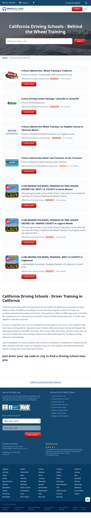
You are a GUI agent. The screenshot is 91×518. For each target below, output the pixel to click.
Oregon (4, 491)
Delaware (41, 472)
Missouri (77, 481)
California (77, 469)
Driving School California (49, 508)
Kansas (4, 478)
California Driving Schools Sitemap (45, 382)
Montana (5, 484)
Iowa (76, 475)
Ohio (57, 488)
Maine (58, 478)
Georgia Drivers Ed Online (60, 399)
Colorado (5, 472)
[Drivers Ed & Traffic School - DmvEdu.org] (12, 9)
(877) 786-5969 (15, 452)
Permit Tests (75, 508)
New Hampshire (61, 484)
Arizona (40, 469)
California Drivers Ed (58, 396)
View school (29, 84)
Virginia (76, 494)
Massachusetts (7, 481)
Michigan (23, 481)
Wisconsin (41, 497)
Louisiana (41, 478)
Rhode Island (42, 491)
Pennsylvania (24, 491)
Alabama (5, 469)
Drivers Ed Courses (5, 508)
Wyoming (59, 497)
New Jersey (78, 484)
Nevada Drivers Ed (58, 402)
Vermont (59, 494)
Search (79, 41)
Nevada (40, 484)
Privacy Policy (84, 508)
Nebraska (23, 484)
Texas (22, 494)
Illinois (40, 475)
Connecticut (24, 472)
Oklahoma (77, 488)
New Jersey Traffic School (60, 416)
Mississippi (60, 481)
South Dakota (78, 491)
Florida (58, 472)
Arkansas (59, 469)
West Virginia (24, 497)
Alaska (22, 469)
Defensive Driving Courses (34, 508)
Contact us (5, 454)
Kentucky (23, 478)
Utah (40, 494)
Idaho (22, 475)
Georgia (77, 472)
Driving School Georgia (63, 508)
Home (4, 58)
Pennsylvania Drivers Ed (60, 405)
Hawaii (4, 475)
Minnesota (41, 481)
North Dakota (42, 488)
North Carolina (25, 488)
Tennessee (5, 494)
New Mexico (6, 488)
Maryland (77, 478)
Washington (6, 497)
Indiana (58, 475)
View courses (33, 435)
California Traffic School (59, 410)
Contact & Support (73, 3)
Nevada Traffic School (59, 413)
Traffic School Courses (18, 508)
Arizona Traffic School (59, 407)
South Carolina (61, 491)
